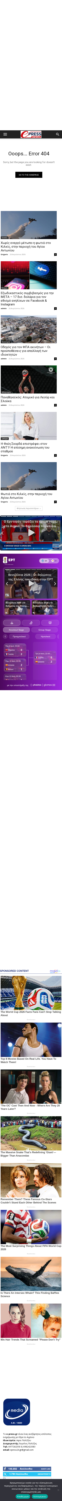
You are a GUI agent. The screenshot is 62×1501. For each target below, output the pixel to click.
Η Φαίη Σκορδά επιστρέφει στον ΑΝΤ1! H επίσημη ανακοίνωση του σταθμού (25, 447)
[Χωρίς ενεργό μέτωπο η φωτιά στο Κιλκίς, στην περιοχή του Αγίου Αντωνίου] (29, 225)
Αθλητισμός (6, 392)
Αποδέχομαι (23, 1496)
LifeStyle (5, 439)
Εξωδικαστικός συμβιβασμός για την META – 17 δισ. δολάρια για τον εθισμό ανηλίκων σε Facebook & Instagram (27, 298)
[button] (5, 134)
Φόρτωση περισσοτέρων (28, 508)
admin (4, 308)
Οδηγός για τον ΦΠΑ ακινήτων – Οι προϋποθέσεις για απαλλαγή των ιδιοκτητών (25, 350)
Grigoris (4, 254)
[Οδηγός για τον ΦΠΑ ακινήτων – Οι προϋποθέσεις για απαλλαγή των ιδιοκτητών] (29, 329)
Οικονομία (6, 342)
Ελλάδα (4, 238)
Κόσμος (5, 288)
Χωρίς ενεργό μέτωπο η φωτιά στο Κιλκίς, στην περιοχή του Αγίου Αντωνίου (26, 246)
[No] (58, 1489)
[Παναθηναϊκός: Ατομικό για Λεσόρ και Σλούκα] (29, 379)
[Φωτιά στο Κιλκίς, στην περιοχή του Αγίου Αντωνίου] (29, 476)
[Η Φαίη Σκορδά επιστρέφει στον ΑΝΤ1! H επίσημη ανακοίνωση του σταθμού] (29, 426)
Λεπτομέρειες (39, 1496)
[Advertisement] (31, 33)
